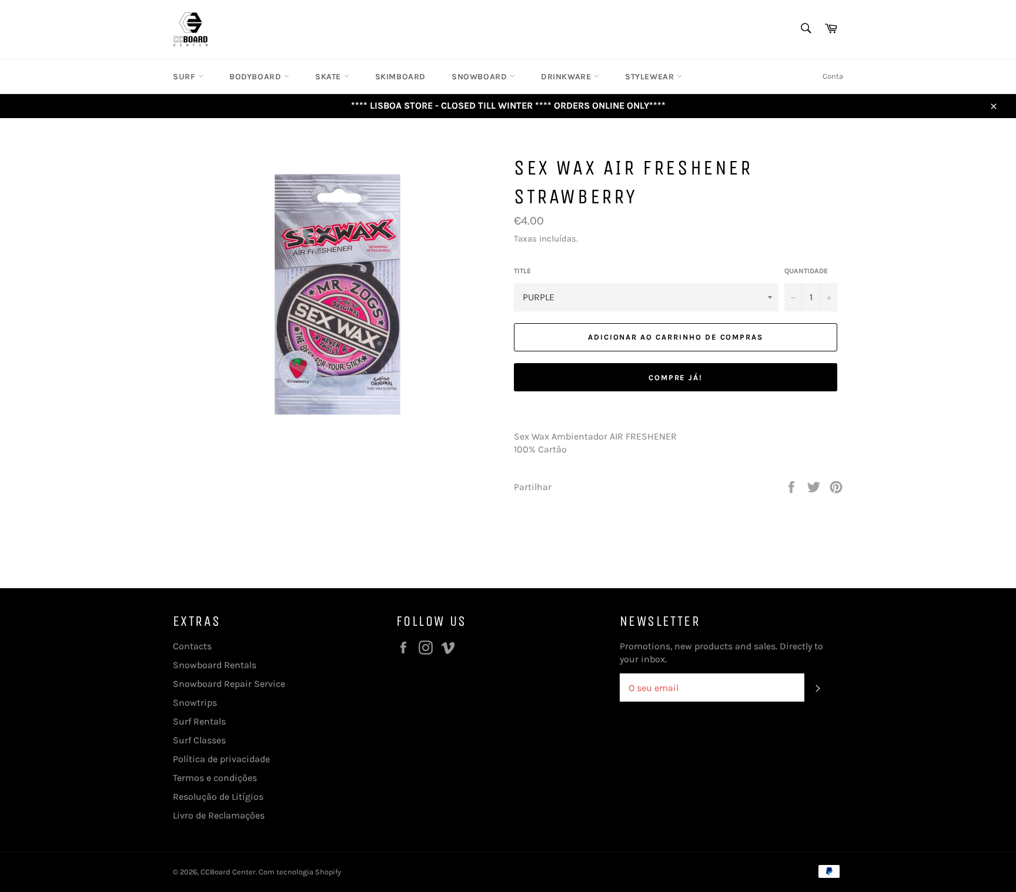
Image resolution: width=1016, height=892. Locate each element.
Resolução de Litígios (218, 796)
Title (522, 271)
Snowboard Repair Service (229, 683)
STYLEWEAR (651, 77)
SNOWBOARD (481, 77)
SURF (185, 77)
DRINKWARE (567, 77)
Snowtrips (195, 702)
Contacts (192, 646)
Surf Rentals (199, 721)
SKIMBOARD (400, 77)
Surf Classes (199, 740)
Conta (833, 76)
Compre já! (676, 377)
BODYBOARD (256, 77)
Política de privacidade (221, 758)
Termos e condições (215, 777)
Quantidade (806, 271)
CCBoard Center (228, 871)
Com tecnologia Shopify (300, 871)
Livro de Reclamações (219, 815)
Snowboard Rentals (214, 664)
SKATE (329, 77)
